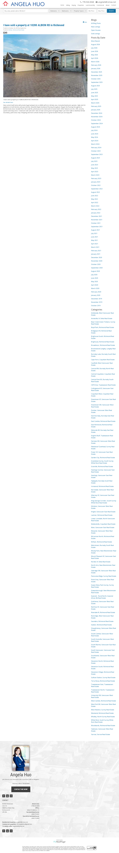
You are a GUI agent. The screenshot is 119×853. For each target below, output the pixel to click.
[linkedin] (7, 796)
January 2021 (95, 254)
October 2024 (95, 120)
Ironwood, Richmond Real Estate (102, 486)
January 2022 (95, 213)
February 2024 (96, 148)
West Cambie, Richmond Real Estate (103, 701)
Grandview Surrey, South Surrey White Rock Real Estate (102, 462)
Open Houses (96, 30)
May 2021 (94, 240)
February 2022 (96, 209)
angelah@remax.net (22, 822)
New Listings (95, 27)
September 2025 (97, 82)
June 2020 (94, 278)
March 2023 (95, 175)
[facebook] (3, 796)
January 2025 (95, 110)
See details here (8, 102)
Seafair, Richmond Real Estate (101, 625)
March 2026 (95, 62)
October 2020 (95, 264)
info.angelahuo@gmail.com (24, 824)
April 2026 (94, 58)
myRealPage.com (59, 842)
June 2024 (94, 134)
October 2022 (95, 185)
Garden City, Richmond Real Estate (103, 458)
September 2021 (97, 227)
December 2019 (96, 299)
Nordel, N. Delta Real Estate (100, 562)
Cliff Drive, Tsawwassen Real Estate (103, 385)
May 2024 (94, 137)
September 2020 (97, 268)
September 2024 (97, 123)
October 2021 (95, 223)
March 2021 (95, 247)
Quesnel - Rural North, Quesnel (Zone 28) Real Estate (102, 597)
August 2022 (95, 192)
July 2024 (94, 130)
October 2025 (95, 79)
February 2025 (96, 106)
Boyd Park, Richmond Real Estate (102, 327)
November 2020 (96, 261)
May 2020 (94, 281)
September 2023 (97, 154)
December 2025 (96, 72)
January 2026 (95, 69)
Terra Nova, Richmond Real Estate (103, 681)
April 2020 (94, 285)
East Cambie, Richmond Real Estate (103, 421)
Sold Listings (95, 34)
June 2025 (94, 93)
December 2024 (96, 113)
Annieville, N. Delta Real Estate (101, 318)
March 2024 (95, 144)
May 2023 (94, 168)
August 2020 (95, 271)
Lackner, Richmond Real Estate (101, 515)
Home (62, 5)
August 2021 (95, 230)
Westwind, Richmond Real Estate (102, 713)
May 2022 (94, 199)
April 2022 (94, 202)
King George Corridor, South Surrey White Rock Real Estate (103, 502)
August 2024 (95, 127)
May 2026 (94, 55)
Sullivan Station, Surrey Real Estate (103, 677)
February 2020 (96, 292)
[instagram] (11, 796)
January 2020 (95, 295)
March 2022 (95, 206)
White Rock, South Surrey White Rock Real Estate (102, 721)
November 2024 (96, 117)
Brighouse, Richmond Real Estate (102, 342)
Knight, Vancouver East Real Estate (103, 512)
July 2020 (94, 275)
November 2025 (96, 75)
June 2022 (94, 196)
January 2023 (95, 182)
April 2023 (94, 172)
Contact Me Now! (21, 789)
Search (111, 11)
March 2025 (95, 103)
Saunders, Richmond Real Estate (102, 621)
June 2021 (94, 237)
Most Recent (95, 41)
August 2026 (95, 44)
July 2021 (94, 233)
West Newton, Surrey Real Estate (102, 710)
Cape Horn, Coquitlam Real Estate (103, 360)
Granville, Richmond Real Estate (102, 466)
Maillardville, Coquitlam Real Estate (103, 524)
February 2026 (96, 65)
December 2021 (96, 216)
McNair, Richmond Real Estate (16, 30)
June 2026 (94, 51)
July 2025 (94, 89)
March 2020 (95, 288)
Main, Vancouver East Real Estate (102, 527)
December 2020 (96, 257)
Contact (113, 5)
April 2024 (94, 141)
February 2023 (96, 178)
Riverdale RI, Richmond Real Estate (103, 612)
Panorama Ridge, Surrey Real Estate (103, 576)
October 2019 (95, 306)
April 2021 (94, 244)
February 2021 (96, 251)
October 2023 (95, 151)
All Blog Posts (96, 23)
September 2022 (97, 189)
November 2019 (96, 302)
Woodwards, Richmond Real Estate (103, 725)
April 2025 (94, 99)
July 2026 (94, 48)
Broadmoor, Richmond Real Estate (103, 345)
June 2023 (94, 165)
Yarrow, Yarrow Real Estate (100, 734)
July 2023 (94, 161)
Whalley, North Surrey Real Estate (103, 717)
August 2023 (95, 158)
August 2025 (95, 86)
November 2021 (96, 220)
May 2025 (94, 96)
